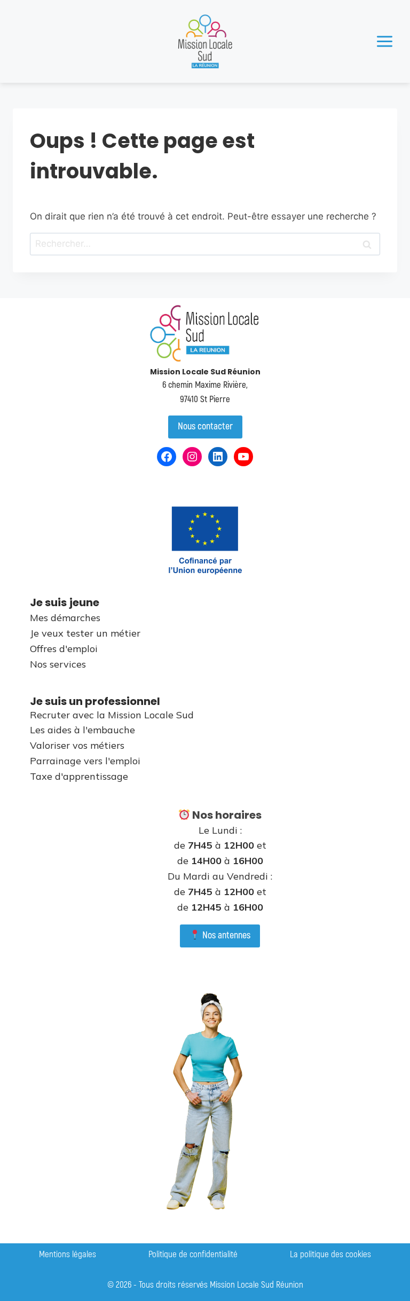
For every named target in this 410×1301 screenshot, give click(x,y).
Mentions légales (67, 1254)
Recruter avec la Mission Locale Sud (112, 715)
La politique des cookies (330, 1254)
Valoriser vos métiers (77, 745)
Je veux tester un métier (85, 633)
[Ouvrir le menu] (384, 41)
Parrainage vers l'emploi (85, 761)
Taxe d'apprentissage (79, 776)
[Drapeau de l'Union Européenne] (205, 540)
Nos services (58, 664)
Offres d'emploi (64, 648)
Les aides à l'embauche (82, 730)
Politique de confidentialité (193, 1254)
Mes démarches (65, 618)
